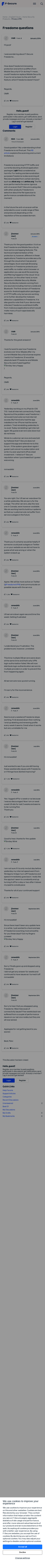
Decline (22, 1552)
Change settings (22, 1558)
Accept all (22, 1547)
